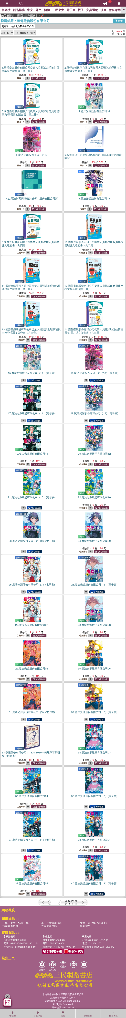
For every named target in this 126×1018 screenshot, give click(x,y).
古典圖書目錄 (49, 926)
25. (32, 584)
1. (30, 69)
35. (31, 796)
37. (32, 840)
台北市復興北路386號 (15, 939)
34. (94, 752)
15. (31, 373)
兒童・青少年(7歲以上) (93, 923)
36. (94, 796)
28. (94, 625)
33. (31, 754)
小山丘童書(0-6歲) (51, 923)
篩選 (120, 20)
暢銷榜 (6, 10)
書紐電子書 (21, 345)
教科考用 (115, 10)
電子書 (71, 10)
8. (94, 198)
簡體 (47, 10)
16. (94, 373)
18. (94, 413)
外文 (39, 10)
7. (32, 198)
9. (30, 243)
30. (94, 668)
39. (31, 883)
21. (31, 497)
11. (31, 287)
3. (31, 112)
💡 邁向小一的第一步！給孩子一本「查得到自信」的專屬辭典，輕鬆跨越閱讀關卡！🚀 (14, 15)
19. (31, 453)
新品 (19, 10)
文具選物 (92, 10)
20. (94, 453)
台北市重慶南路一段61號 (95, 939)
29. (31, 668)
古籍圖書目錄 (10, 926)
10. (93, 243)
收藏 (63, 1015)
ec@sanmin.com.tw (25, 946)
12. (93, 287)
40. (94, 883)
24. (94, 541)
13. (31, 330)
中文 (30, 10)
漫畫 (103, 10)
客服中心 (37, 1015)
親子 (81, 10)
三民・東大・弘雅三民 (15, 923)
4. (94, 111)
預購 (81, 171)
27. (31, 625)
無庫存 (22, 252)
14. (93, 330)
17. (31, 413)
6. (93, 156)
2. (93, 69)
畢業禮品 (85, 926)
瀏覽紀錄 (88, 1015)
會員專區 (113, 1015)
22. (94, 497)
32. (94, 712)
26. (94, 584)
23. (32, 541)
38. (94, 840)
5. (31, 155)
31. (32, 712)
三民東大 (58, 10)
